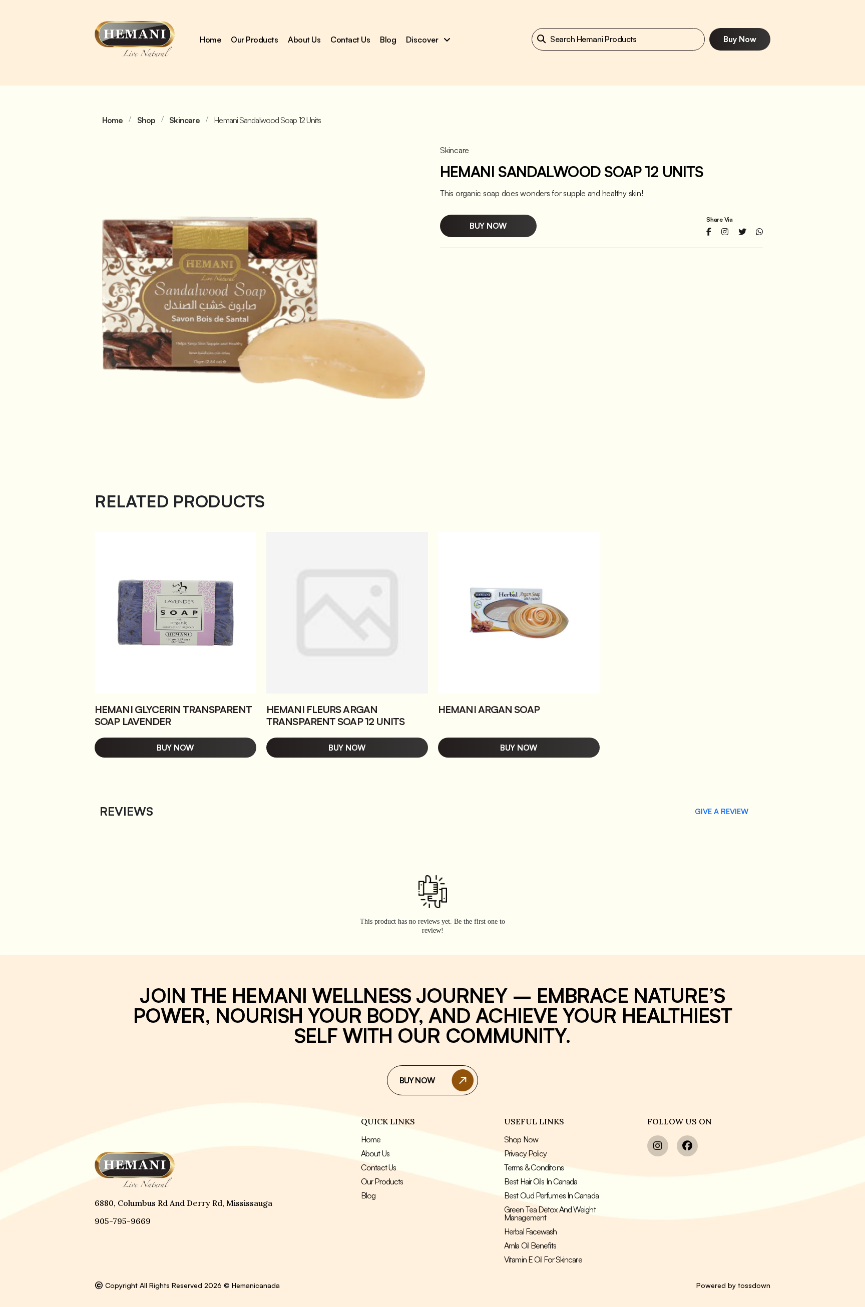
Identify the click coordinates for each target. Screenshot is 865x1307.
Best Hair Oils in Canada (540, 1181)
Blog (388, 40)
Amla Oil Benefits (530, 1245)
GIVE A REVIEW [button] (721, 811)
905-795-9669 (123, 1221)
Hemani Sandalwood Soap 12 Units (267, 120)
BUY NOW (417, 1080)
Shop (146, 120)
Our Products (254, 40)
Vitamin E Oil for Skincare (543, 1259)
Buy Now (739, 39)
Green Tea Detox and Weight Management (550, 1213)
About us (304, 40)
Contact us (350, 40)
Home (210, 40)
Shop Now (521, 1139)
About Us (375, 1153)
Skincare (184, 120)
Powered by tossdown (733, 1285)
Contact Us (378, 1167)
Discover (423, 40)
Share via (719, 220)
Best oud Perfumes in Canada (551, 1195)
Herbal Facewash (530, 1231)
